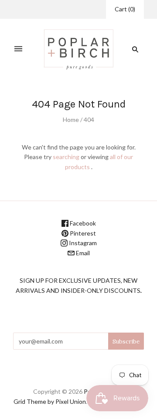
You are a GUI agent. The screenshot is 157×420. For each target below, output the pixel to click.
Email (82, 253)
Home (71, 119)
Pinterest (82, 233)
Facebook (82, 223)
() (125, 9)
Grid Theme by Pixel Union (50, 401)
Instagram (82, 242)
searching (66, 156)
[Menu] (18, 49)
